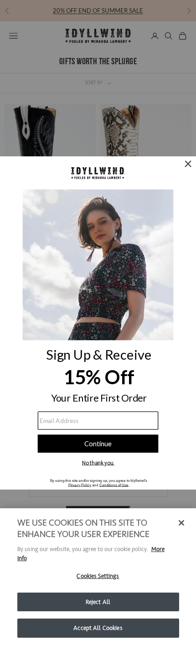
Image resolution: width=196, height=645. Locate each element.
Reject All (98, 602)
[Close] (181, 523)
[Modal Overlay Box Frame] (98, 322)
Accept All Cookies (97, 627)
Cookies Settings (98, 576)
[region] (98, 576)
